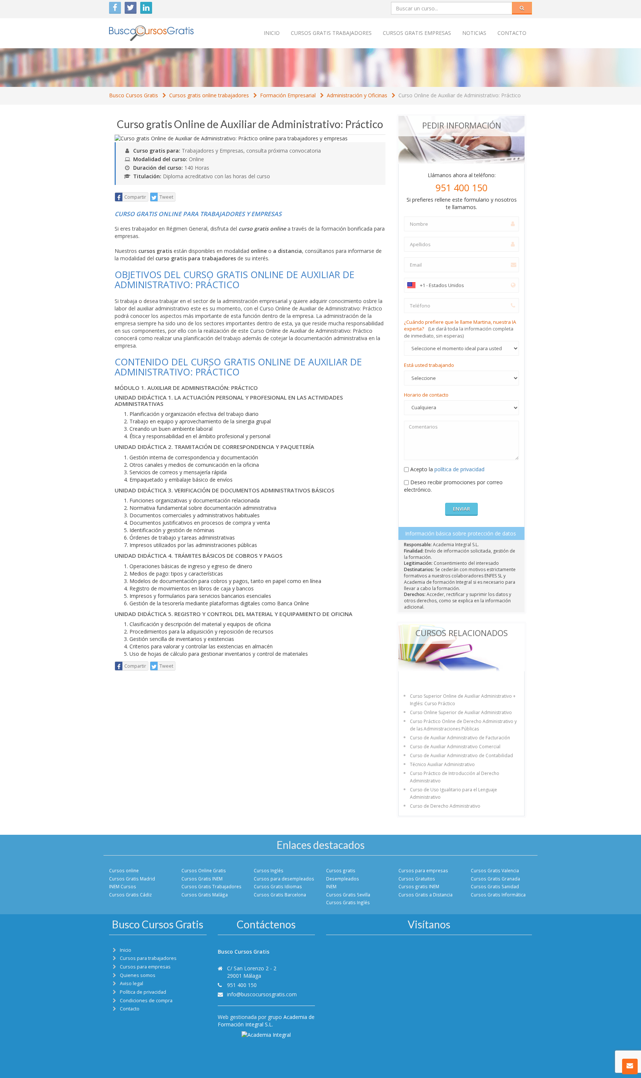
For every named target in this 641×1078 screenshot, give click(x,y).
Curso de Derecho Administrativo (445, 806)
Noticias (474, 32)
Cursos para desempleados (284, 879)
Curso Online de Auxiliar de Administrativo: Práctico (459, 95)
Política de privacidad (143, 992)
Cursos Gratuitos (416, 879)
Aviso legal (131, 983)
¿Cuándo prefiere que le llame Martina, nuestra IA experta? (460, 329)
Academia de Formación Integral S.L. (266, 1020)
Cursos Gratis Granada (495, 879)
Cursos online (124, 870)
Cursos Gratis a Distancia (425, 895)
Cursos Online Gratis (203, 870)
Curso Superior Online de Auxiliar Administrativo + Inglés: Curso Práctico (463, 700)
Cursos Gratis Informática (498, 895)
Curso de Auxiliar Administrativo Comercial (455, 746)
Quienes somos (137, 975)
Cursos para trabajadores (148, 958)
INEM (331, 886)
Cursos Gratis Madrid (132, 879)
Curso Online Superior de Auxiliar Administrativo (461, 712)
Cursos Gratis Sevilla (348, 895)
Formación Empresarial (288, 95)
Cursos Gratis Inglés (348, 902)
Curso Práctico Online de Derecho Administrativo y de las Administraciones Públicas (463, 725)
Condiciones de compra (146, 1000)
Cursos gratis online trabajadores (209, 95)
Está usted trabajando (429, 365)
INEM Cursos (122, 886)
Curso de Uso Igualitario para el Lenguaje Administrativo (453, 793)
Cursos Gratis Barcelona (280, 895)
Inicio (272, 32)
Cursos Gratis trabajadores (331, 32)
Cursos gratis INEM (418, 886)
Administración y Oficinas (357, 95)
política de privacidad (459, 469)
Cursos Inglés (268, 870)
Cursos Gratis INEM (202, 879)
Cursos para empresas (423, 870)
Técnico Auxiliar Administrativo (442, 764)
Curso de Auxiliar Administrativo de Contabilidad (461, 755)
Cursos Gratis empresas (417, 32)
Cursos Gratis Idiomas (278, 886)
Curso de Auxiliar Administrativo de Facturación (460, 738)
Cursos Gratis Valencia (495, 870)
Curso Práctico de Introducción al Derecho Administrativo (454, 777)
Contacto (511, 32)
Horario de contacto (426, 394)
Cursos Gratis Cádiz (130, 895)
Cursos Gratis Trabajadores (211, 886)
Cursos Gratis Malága (204, 895)
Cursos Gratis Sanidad (495, 886)
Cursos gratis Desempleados (342, 874)
